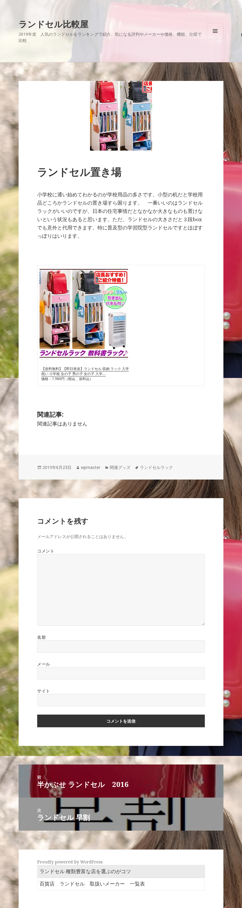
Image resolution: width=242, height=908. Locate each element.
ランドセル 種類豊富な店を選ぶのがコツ (85, 871)
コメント (45, 551)
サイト (43, 691)
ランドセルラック (156, 467)
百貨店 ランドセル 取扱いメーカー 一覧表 (92, 883)
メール (43, 664)
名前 (41, 637)
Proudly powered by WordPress (70, 862)
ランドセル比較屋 (54, 24)
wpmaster (90, 467)
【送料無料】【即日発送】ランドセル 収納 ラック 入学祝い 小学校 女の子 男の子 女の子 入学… (85, 371)
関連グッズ (120, 467)
